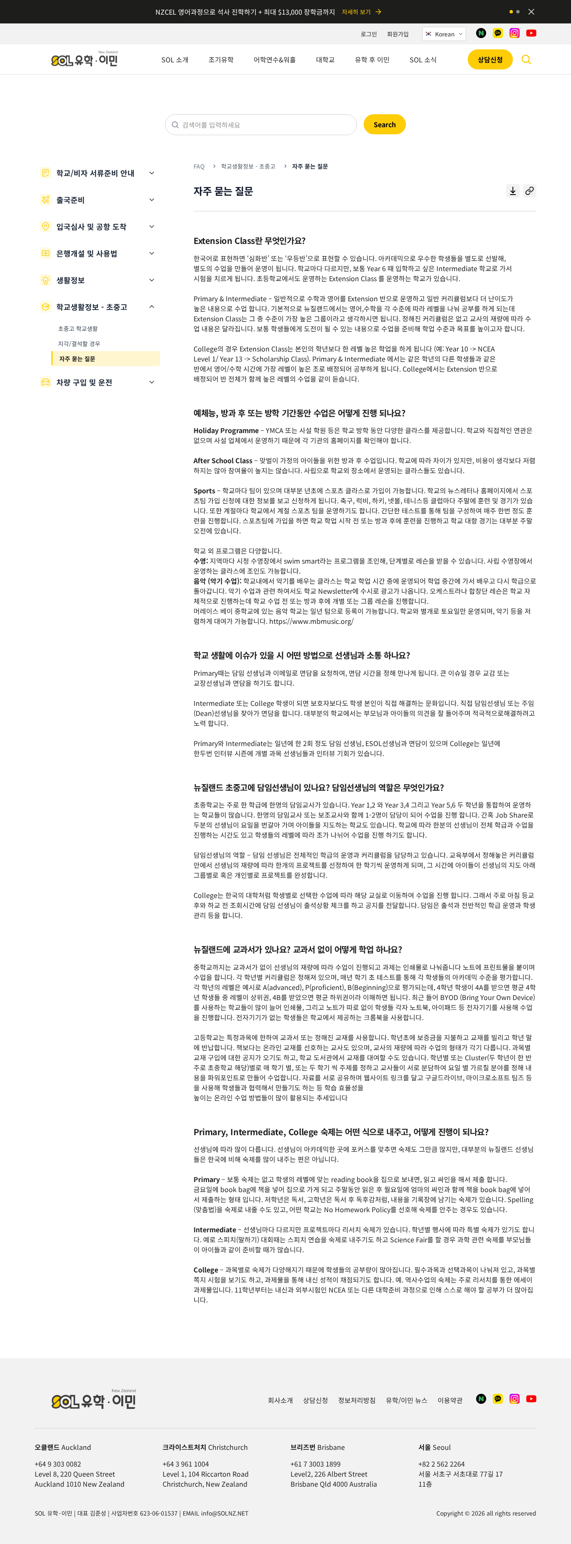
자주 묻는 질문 (77, 358)
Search (385, 124)
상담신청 (490, 59)
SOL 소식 (423, 59)
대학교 (325, 59)
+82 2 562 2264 (441, 1464)
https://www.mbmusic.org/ (311, 621)
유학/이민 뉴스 (407, 1400)
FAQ (199, 166)
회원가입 (398, 34)
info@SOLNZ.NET (224, 1513)
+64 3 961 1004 (186, 1464)
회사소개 (280, 1400)
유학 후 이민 (372, 59)
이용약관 (450, 1400)
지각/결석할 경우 (79, 343)
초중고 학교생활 (78, 328)
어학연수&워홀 (275, 59)
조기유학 (221, 59)
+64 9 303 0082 (58, 1464)
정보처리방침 (357, 1400)
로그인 (369, 34)
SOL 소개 (175, 59)
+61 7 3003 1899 (316, 1464)
